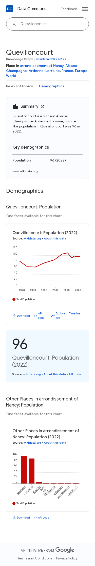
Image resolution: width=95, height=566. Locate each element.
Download (23, 315)
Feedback (69, 9)
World (11, 75)
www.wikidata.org (25, 171)
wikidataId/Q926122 (51, 59)
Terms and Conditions (34, 558)
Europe (81, 70)
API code (41, 315)
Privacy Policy (67, 558)
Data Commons (31, 8)
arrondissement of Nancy (42, 65)
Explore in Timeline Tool (68, 315)
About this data (55, 238)
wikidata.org (32, 238)
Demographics (51, 86)
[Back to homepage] (9, 8)
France (67, 70)
